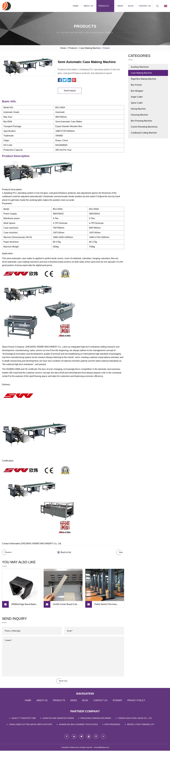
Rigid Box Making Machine (143, 79)
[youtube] (88, 736)
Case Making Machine (90, 48)
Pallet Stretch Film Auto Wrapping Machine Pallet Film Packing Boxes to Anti (107, 605)
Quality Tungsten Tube (24, 718)
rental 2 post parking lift (140, 724)
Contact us (145, 6)
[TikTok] (103, 736)
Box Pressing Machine (141, 121)
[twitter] (81, 736)
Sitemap (117, 700)
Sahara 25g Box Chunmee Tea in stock (78, 724)
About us (88, 6)
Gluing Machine (138, 109)
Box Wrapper (137, 91)
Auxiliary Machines (140, 67)
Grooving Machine (139, 115)
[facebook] (66, 736)
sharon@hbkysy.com (101, 747)
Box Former (136, 85)
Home (75, 6)
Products (103, 6)
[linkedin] (74, 736)
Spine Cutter (137, 103)
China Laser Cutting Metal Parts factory (30, 724)
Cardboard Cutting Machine (144, 133)
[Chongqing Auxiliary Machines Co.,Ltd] (6, 6)
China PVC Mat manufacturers (58, 718)
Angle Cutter (137, 97)
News (120, 6)
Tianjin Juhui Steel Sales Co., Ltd (135, 718)
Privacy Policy (136, 700)
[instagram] (96, 736)
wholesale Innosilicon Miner (95, 718)
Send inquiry (70, 90)
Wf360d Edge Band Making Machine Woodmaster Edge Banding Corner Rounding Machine (24, 605)
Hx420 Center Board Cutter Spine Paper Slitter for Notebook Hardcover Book (66, 605)
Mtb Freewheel (112, 724)
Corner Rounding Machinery (144, 127)
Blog (130, 6)
